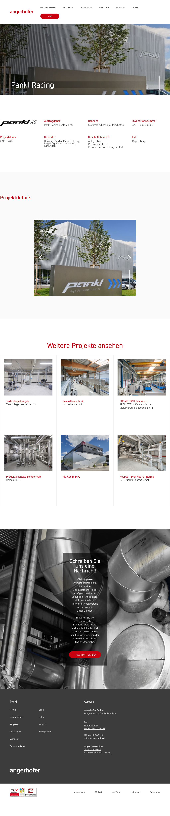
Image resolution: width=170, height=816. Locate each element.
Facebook (155, 792)
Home (13, 710)
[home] (23, 12)
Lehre (41, 717)
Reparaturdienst (18, 746)
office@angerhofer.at (94, 738)
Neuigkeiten (45, 731)
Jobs (41, 710)
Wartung (14, 739)
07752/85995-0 (95, 735)
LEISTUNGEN (86, 7)
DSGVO (98, 792)
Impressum (79, 792)
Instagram (135, 792)
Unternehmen (16, 717)
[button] (40, 258)
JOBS (49, 16)
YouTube (116, 792)
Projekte (14, 724)
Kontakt (42, 724)
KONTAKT (120, 7)
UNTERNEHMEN (48, 7)
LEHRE (135, 7)
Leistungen (15, 731)
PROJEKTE (67, 7)
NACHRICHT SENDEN (86, 654)
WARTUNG (104, 7)
